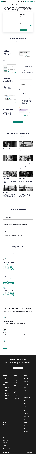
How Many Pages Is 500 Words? (8, 267)
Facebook (26, 427)
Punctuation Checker (27, 416)
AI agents (25, 380)
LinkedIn (26, 431)
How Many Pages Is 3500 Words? (8, 294)
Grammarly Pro (16, 378)
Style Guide (25, 400)
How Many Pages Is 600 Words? (8, 268)
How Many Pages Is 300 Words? (8, 265)
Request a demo (19, 1)
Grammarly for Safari (6, 387)
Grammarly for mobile (6, 395)
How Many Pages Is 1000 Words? (8, 279)
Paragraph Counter (27, 397)
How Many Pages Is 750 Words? (8, 269)
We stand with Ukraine (6, 427)
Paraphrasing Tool (26, 387)
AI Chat (25, 390)
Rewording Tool (5, 325)
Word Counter (26, 394)
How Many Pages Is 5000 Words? (8, 296)
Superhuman (5, 424)
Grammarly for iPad (5, 398)
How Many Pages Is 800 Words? (8, 278)
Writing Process (16, 391)
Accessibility (4, 445)
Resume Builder (26, 412)
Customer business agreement (5, 441)
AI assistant (15, 385)
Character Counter (27, 396)
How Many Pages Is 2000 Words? (8, 283)
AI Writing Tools (26, 391)
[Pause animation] (19, 89)
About (3, 425)
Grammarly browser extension (5, 384)
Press (3, 431)
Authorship (25, 406)
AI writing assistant (16, 389)
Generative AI (15, 388)
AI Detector (5, 348)
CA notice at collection (6, 442)
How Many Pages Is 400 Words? (8, 266)
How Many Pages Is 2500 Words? (8, 292)
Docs (3, 377)
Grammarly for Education (17, 383)
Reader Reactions (26, 410)
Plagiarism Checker (27, 378)
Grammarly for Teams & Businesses (17, 380)
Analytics (25, 403)
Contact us (25, 425)
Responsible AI (5, 428)
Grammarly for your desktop (5, 379)
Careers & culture (5, 430)
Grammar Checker (27, 377)
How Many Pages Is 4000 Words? (8, 295)
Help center (26, 424)
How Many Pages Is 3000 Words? (8, 293)
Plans (14, 377)
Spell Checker (26, 413)
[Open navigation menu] (34, 1)
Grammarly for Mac (5, 382)
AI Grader (25, 409)
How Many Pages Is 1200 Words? (8, 281)
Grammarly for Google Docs (6, 393)
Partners (4, 434)
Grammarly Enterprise (17, 382)
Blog (14, 392)
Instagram (26, 428)
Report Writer (5, 336)
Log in (23, 1)
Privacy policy (4, 437)
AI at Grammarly (16, 386)
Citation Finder (26, 407)
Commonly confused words (16, 399)
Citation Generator (27, 384)
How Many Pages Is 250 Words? (8, 264)
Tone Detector (26, 393)
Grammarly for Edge (5, 390)
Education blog (16, 395)
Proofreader (26, 419)
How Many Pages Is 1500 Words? (8, 282)
